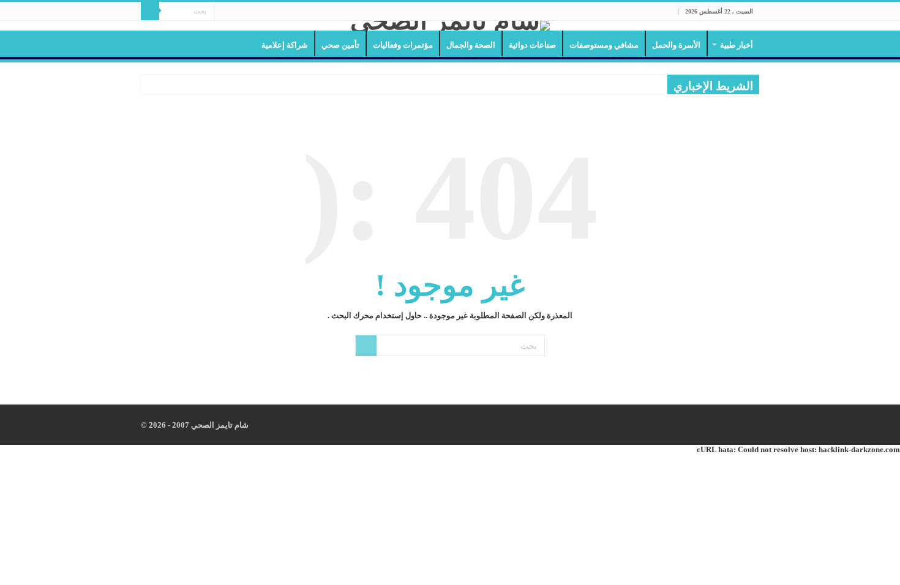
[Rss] (258, 11)
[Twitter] (234, 11)
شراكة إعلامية (284, 45)
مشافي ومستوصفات (604, 45)
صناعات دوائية (532, 45)
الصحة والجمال (470, 45)
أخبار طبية (736, 45)
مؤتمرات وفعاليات (403, 45)
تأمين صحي (340, 45)
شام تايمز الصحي (219, 425)
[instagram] (223, 11)
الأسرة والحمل (676, 45)
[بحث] (150, 11)
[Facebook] (246, 11)
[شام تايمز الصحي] (450, 26)
